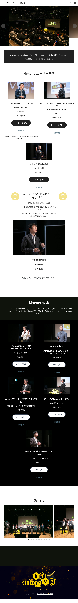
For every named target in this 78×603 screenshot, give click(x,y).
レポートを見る (21, 123)
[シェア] (74, 2)
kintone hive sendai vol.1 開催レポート (15, 3)
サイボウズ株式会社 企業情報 (45, 594)
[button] (3, 26)
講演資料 (21, 131)
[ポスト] (70, 2)
